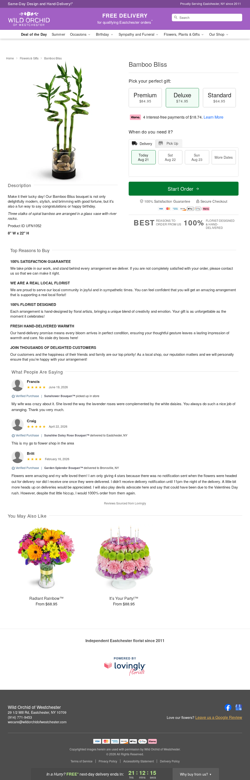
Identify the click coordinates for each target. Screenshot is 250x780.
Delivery (146, 143)
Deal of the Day (34, 34)
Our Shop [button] (217, 34)
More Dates (224, 157)
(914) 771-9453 (20, 717)
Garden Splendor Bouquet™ (63, 468)
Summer (58, 34)
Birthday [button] (103, 34)
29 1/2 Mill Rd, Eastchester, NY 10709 (37, 712)
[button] (237, 759)
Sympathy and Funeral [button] (137, 34)
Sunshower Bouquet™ (59, 396)
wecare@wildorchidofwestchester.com (37, 721)
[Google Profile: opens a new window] (238, 707)
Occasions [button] (78, 34)
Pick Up (172, 143)
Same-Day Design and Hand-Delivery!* (40, 3)
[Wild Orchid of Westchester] (43, 19)
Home (10, 58)
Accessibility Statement (138, 761)
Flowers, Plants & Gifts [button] (182, 34)
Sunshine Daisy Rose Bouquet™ (66, 435)
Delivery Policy (170, 761)
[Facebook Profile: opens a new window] (228, 707)
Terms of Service (82, 761)
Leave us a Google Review (218, 717)
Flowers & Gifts (29, 58)
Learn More (213, 117)
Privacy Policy (108, 761)
